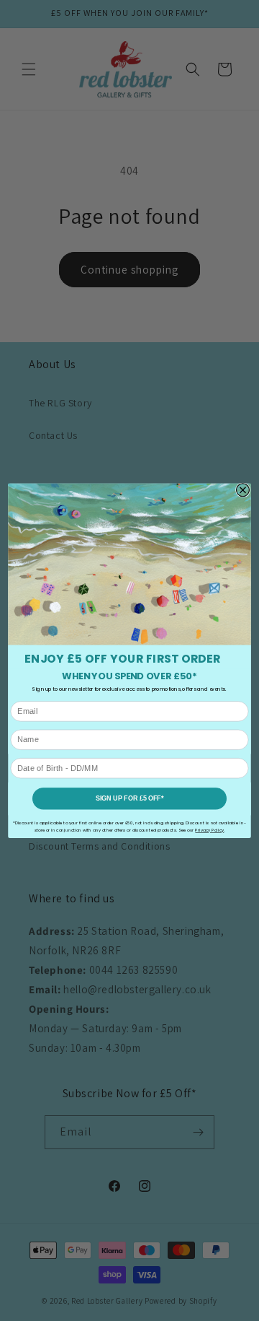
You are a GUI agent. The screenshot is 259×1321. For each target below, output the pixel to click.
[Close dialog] (243, 490)
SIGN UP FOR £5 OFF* (130, 798)
